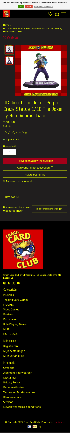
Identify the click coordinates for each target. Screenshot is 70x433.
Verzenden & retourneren (19, 392)
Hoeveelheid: (9, 146)
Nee (29, 7)
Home (6, 24)
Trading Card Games (15, 300)
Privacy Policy (11, 382)
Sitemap (8, 402)
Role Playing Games (15, 324)
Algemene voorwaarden (17, 372)
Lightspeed (59, 421)
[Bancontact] (29, 427)
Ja (21, 7)
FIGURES (8, 304)
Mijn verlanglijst (13, 356)
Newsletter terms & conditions (22, 407)
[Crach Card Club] (6, 13)
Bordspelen (10, 319)
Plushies (8, 295)
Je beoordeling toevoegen (49, 208)
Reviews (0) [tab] (12, 197)
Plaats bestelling (35, 174)
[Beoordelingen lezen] (13, 133)
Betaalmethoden (13, 387)
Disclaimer (9, 377)
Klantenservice (12, 397)
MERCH (7, 329)
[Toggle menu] (63, 14)
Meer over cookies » (43, 7)
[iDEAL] (35, 427)
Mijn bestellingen (14, 351)
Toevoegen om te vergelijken (20, 181)
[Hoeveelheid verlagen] (6, 152)
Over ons (8, 368)
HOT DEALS (10, 334)
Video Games (11, 309)
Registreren (10, 346)
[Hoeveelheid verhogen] (13, 152)
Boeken (8, 314)
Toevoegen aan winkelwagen (35, 161)
